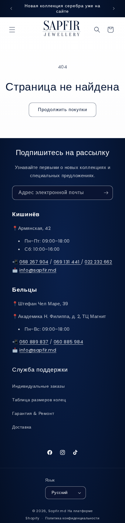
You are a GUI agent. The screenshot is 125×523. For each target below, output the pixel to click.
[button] (12, 29)
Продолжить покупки (62, 109)
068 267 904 (34, 262)
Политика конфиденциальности (72, 518)
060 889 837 (34, 342)
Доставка (22, 427)
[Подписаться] (106, 193)
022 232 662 (98, 262)
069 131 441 (67, 262)
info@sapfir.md (37, 270)
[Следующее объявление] (113, 8)
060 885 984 (68, 342)
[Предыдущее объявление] (11, 8)
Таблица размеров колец (39, 400)
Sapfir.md (57, 510)
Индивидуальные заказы (38, 386)
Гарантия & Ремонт (33, 413)
